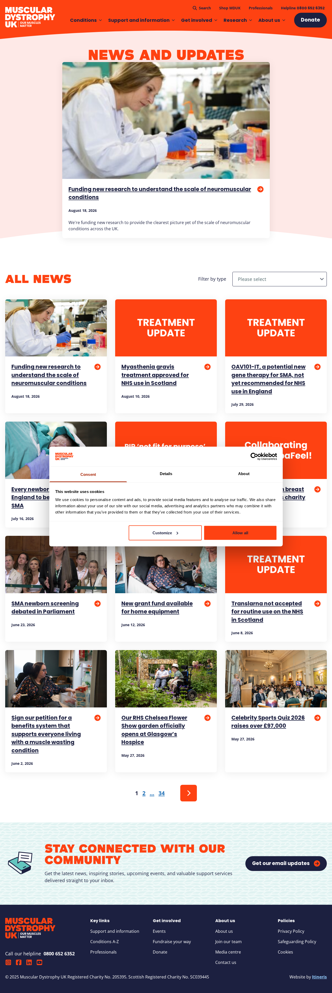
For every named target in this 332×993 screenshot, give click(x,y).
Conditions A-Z (104, 941)
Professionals (103, 952)
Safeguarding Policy (297, 941)
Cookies (285, 952)
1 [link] (136, 793)
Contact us (225, 962)
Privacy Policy (291, 931)
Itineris (319, 977)
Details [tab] (166, 473)
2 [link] (144, 793)
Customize (162, 532)
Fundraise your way (172, 941)
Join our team (228, 941)
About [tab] (244, 473)
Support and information (139, 20)
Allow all (240, 532)
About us (269, 20)
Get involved (196, 20)
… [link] (152, 793)
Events (159, 931)
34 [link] (161, 793)
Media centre (228, 952)
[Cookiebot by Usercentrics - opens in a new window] (254, 456)
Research (235, 20)
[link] (188, 793)
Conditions (83, 20)
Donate (160, 952)
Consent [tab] (88, 474)
